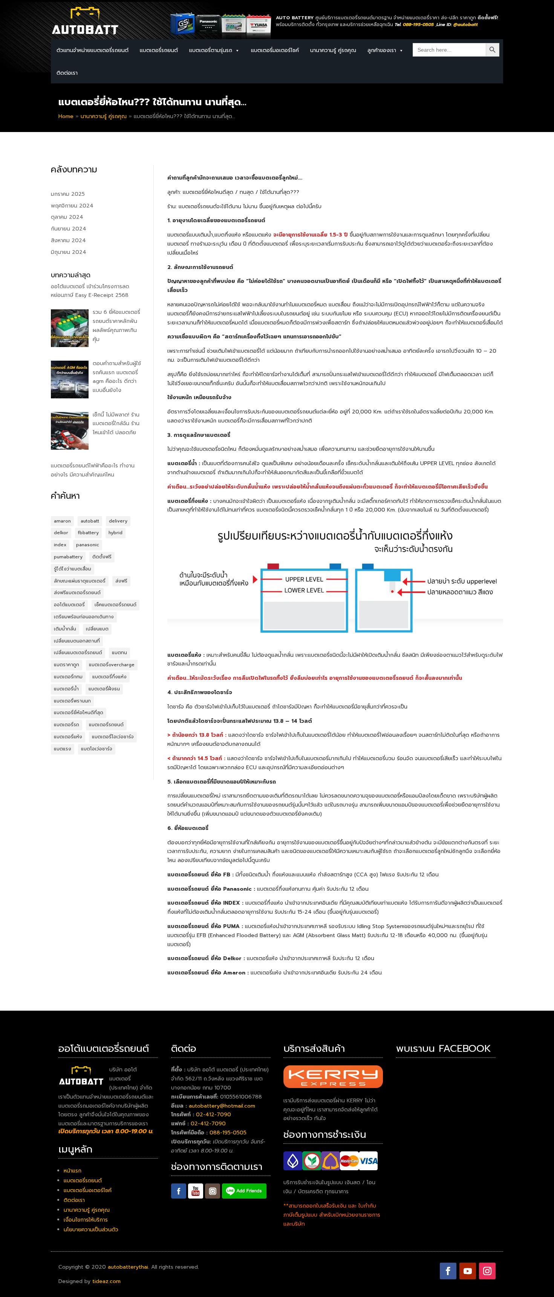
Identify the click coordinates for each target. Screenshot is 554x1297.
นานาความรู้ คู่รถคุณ (333, 50)
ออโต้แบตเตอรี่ (69, 604)
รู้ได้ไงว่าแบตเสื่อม (72, 569)
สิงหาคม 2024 (68, 240)
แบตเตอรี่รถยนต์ (106, 724)
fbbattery (88, 532)
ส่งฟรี (121, 581)
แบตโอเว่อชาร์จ (96, 748)
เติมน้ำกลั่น (65, 628)
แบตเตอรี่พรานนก (72, 701)
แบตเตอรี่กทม (68, 676)
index (60, 544)
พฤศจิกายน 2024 (72, 206)
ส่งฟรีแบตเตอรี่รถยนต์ (77, 592)
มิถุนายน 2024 (68, 252)
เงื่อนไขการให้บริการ (86, 1220)
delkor (61, 532)
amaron (62, 521)
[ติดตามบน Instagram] (487, 1271)
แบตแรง (62, 748)
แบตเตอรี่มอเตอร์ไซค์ (275, 50)
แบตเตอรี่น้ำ (66, 688)
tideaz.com (106, 1281)
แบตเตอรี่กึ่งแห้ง (109, 676)
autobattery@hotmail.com (222, 1106)
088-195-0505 (228, 1133)
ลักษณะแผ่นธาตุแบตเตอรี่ (80, 581)
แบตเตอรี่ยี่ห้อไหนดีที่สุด (78, 712)
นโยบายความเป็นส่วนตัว (91, 1230)
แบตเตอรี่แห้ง (68, 736)
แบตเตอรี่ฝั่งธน (104, 688)
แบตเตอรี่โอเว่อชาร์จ (113, 736)
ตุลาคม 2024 (67, 217)
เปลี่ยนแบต (97, 628)
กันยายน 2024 (68, 229)
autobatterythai (128, 1267)
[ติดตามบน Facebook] (448, 1271)
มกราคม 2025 (68, 194)
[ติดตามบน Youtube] (467, 1271)
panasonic (87, 544)
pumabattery (68, 556)
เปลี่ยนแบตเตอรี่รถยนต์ (78, 652)
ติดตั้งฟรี (102, 556)
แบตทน (119, 652)
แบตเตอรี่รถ (66, 724)
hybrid (115, 532)
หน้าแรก (72, 1171)
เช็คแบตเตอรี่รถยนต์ (115, 604)
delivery (118, 521)
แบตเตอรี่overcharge (112, 664)
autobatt (90, 521)
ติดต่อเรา (67, 73)
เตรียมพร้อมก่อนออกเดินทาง (84, 616)
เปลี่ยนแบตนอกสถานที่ (77, 641)
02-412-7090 (213, 1115)
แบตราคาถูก (66, 664)
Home (65, 116)
